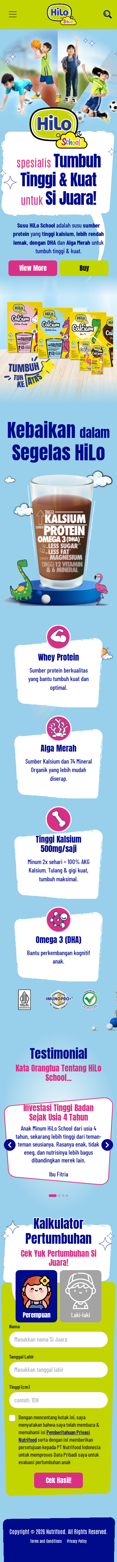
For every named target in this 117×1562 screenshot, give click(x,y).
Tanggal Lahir (21, 1356)
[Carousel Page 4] (67, 1195)
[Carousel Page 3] (63, 1195)
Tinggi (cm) (19, 1387)
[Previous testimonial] (10, 1145)
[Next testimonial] (107, 1145)
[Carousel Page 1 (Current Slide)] (53, 1195)
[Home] (62, 14)
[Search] (107, 14)
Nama (14, 1326)
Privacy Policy (77, 1540)
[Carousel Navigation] (58, 1145)
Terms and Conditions (46, 1540)
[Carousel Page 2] (59, 1195)
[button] (36, 1296)
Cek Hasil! (59, 1480)
